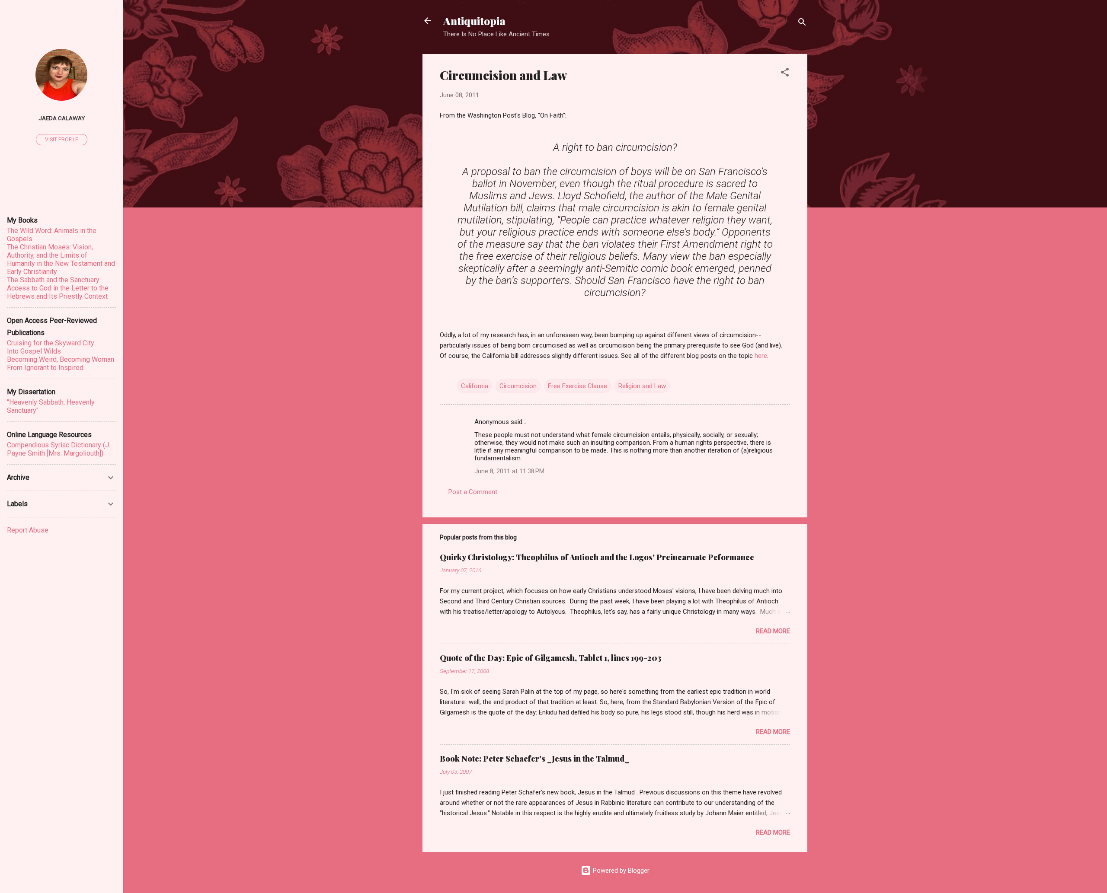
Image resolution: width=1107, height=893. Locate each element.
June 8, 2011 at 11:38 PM (509, 471)
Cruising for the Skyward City (50, 343)
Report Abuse (27, 530)
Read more (773, 631)
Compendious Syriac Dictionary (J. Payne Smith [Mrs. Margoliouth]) (58, 449)
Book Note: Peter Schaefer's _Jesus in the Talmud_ (534, 758)
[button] (785, 73)
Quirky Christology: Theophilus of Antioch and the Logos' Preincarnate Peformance (597, 557)
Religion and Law (642, 386)
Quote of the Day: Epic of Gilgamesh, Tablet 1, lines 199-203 (551, 658)
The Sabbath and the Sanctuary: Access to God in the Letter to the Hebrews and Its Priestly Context (58, 288)
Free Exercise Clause (577, 386)
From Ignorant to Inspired (45, 368)
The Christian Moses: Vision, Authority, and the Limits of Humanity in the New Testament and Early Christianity (61, 259)
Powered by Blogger (620, 870)
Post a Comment (472, 492)
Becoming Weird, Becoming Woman (60, 359)
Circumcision (518, 386)
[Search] (802, 23)
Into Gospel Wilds (34, 351)
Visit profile (61, 140)
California (474, 386)
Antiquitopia (474, 21)
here (761, 356)
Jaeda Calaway (61, 118)
